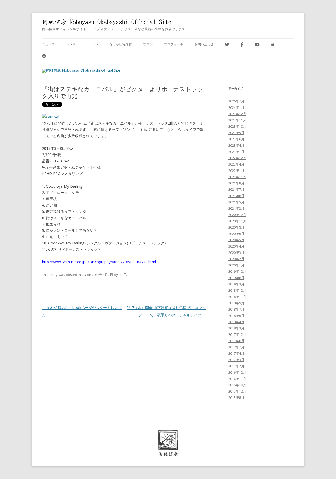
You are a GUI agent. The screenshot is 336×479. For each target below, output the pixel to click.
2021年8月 (236, 183)
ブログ (148, 44)
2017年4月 (236, 353)
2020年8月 (236, 227)
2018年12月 (237, 290)
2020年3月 (236, 252)
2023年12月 (237, 113)
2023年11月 (237, 120)
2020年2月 (236, 258)
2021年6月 (236, 195)
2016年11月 (237, 378)
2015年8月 (236, 397)
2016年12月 (237, 372)
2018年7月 (236, 309)
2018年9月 (236, 303)
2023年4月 (236, 145)
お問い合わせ (204, 44)
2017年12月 (237, 334)
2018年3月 (236, 328)
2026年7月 (236, 101)
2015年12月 (237, 391)
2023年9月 (236, 132)
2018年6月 (236, 315)
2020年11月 (237, 221)
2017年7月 (236, 347)
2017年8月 (236, 340)
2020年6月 (236, 233)
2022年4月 (236, 164)
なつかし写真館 (120, 44)
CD (95, 44)
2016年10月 (237, 385)
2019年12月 (237, 271)
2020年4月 (236, 246)
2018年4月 (236, 322)
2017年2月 (236, 366)
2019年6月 (236, 277)
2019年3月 (236, 284)
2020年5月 (236, 240)
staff (122, 274)
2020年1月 (236, 265)
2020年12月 (237, 214)
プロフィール (173, 44)
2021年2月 (236, 208)
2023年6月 (236, 139)
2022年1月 (236, 170)
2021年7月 (236, 189)
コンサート (74, 44)
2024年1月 (236, 107)
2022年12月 (237, 158)
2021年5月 (236, 202)
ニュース (48, 44)
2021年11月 (237, 176)
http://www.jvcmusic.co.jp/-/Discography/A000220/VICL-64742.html (99, 261)
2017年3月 (236, 359)
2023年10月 (237, 126)
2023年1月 (236, 151)
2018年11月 (237, 296)
